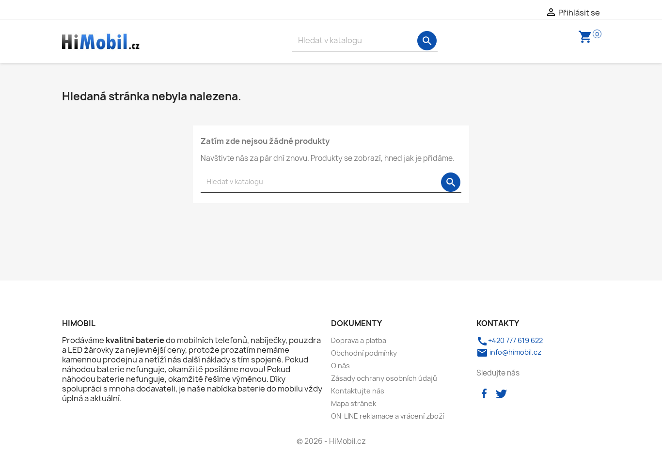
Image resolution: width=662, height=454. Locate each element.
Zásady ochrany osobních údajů (384, 378)
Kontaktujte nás (357, 390)
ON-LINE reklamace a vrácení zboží (387, 416)
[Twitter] (501, 392)
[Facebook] (484, 392)
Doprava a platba (358, 340)
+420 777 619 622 (509, 340)
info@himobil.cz (508, 352)
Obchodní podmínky (364, 353)
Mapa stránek (353, 403)
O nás (340, 365)
